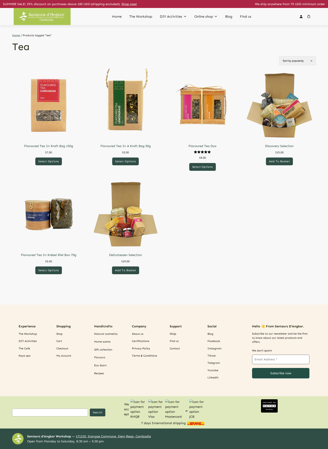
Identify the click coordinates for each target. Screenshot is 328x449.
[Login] (301, 16)
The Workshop (140, 16)
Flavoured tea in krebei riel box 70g (48, 255)
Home (117, 16)
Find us (245, 16)
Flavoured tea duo (202, 146)
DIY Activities (171, 16)
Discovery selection (279, 146)
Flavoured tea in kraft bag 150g (48, 146)
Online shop (203, 16)
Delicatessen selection (125, 255)
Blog (228, 16)
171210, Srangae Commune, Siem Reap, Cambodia (113, 436)
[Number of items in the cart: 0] (309, 16)
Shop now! (129, 4)
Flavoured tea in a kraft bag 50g (125, 146)
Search (97, 412)
